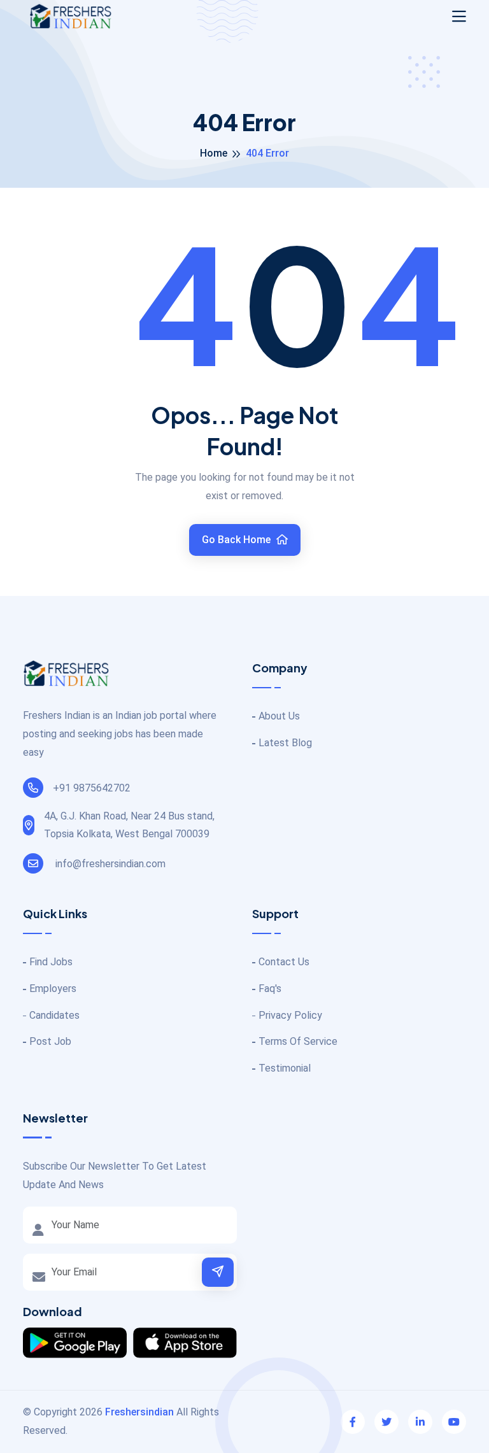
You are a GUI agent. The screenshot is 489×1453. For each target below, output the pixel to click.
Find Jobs (51, 962)
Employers (52, 988)
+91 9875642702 (92, 788)
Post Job (50, 1041)
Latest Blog (285, 743)
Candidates (54, 1015)
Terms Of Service (298, 1041)
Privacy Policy (290, 1015)
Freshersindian (139, 1412)
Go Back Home (237, 540)
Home (213, 153)
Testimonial (285, 1068)
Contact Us (284, 962)
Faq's (270, 988)
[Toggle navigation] (459, 16)
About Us (279, 716)
